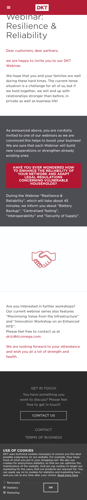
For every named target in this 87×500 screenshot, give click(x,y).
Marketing (13, 492)
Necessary (13, 482)
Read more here (67, 475)
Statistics (12, 487)
